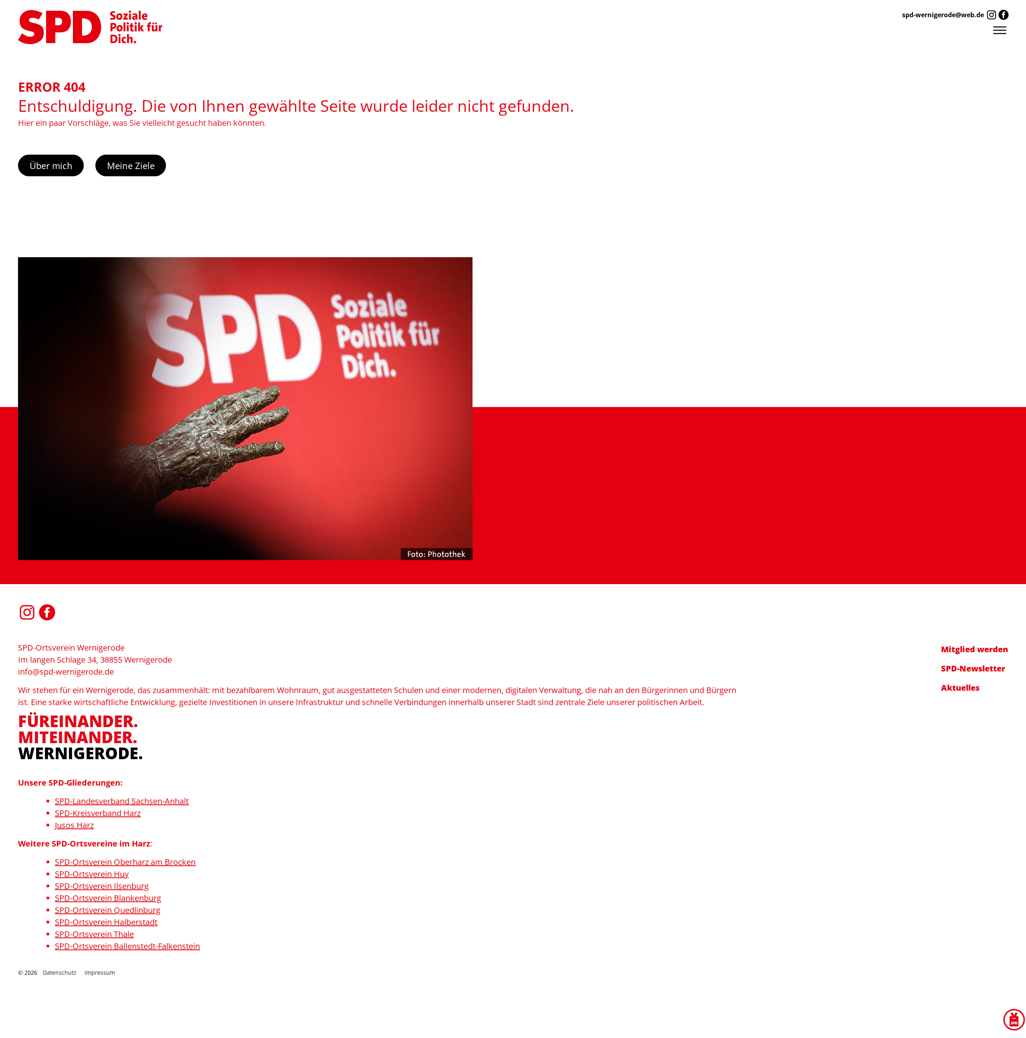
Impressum (100, 972)
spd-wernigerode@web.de (943, 14)
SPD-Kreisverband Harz (98, 813)
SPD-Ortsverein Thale (94, 934)
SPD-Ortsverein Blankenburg (108, 898)
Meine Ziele (131, 165)
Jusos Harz (74, 825)
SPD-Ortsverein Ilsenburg (102, 886)
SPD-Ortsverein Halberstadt (106, 922)
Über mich (51, 165)
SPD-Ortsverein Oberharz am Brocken (125, 862)
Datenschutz (60, 972)
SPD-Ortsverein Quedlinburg (107, 910)
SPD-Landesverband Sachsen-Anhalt (122, 801)
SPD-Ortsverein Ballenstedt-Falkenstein (127, 946)
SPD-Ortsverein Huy (92, 874)
